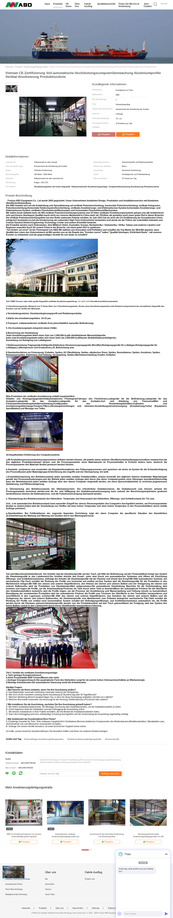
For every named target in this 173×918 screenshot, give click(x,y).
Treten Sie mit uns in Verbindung (128, 5)
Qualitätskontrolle (106, 4)
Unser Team (50, 894)
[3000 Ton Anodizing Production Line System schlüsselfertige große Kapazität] (23, 812)
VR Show (68, 5)
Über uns (77, 5)
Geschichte (49, 884)
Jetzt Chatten (148, 5)
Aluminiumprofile (112, 739)
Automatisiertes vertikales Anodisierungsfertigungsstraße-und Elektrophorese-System (65, 835)
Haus (47, 4)
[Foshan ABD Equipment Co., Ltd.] (18, 4)
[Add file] (119, 914)
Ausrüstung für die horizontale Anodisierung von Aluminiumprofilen (107, 835)
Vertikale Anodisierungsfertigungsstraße (84, 739)
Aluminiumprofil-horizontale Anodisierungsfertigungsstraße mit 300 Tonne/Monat (148, 835)
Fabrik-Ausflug (88, 5)
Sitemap (95, 908)
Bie (46, 879)
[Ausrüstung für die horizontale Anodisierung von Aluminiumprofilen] (106, 812)
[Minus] (166, 854)
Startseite (26, 908)
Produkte (58, 4)
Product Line (90, 879)
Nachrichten (77, 908)
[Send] (166, 914)
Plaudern (105, 134)
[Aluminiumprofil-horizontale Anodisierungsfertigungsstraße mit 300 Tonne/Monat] (148, 812)
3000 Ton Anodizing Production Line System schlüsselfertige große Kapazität (24, 835)
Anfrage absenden (110, 773)
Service (48, 889)
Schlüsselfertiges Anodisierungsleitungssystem (44, 739)
